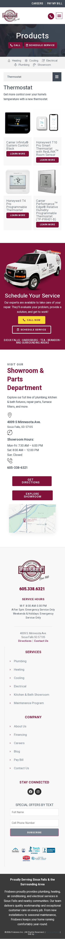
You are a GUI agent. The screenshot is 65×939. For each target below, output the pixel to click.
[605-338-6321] (9, 460)
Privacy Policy (52, 932)
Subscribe (34, 832)
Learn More (17, 153)
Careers (37, 3)
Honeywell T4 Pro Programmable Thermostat (16, 205)
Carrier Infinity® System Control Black (17, 145)
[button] (59, 16)
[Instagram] (38, 791)
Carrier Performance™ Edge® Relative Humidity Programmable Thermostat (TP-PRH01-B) (47, 210)
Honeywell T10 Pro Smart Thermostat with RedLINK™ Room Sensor (47, 148)
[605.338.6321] (51, 16)
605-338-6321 (17, 467)
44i (36, 934)
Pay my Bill (54, 3)
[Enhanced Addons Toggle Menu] (57, 76)
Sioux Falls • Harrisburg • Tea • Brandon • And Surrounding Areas (32, 341)
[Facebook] (30, 791)
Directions (24, 641)
